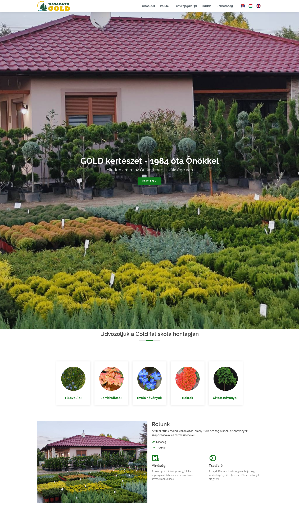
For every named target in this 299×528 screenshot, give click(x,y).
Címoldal (148, 6)
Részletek (149, 181)
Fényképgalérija (186, 6)
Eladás (206, 6)
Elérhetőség (224, 6)
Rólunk (164, 6)
